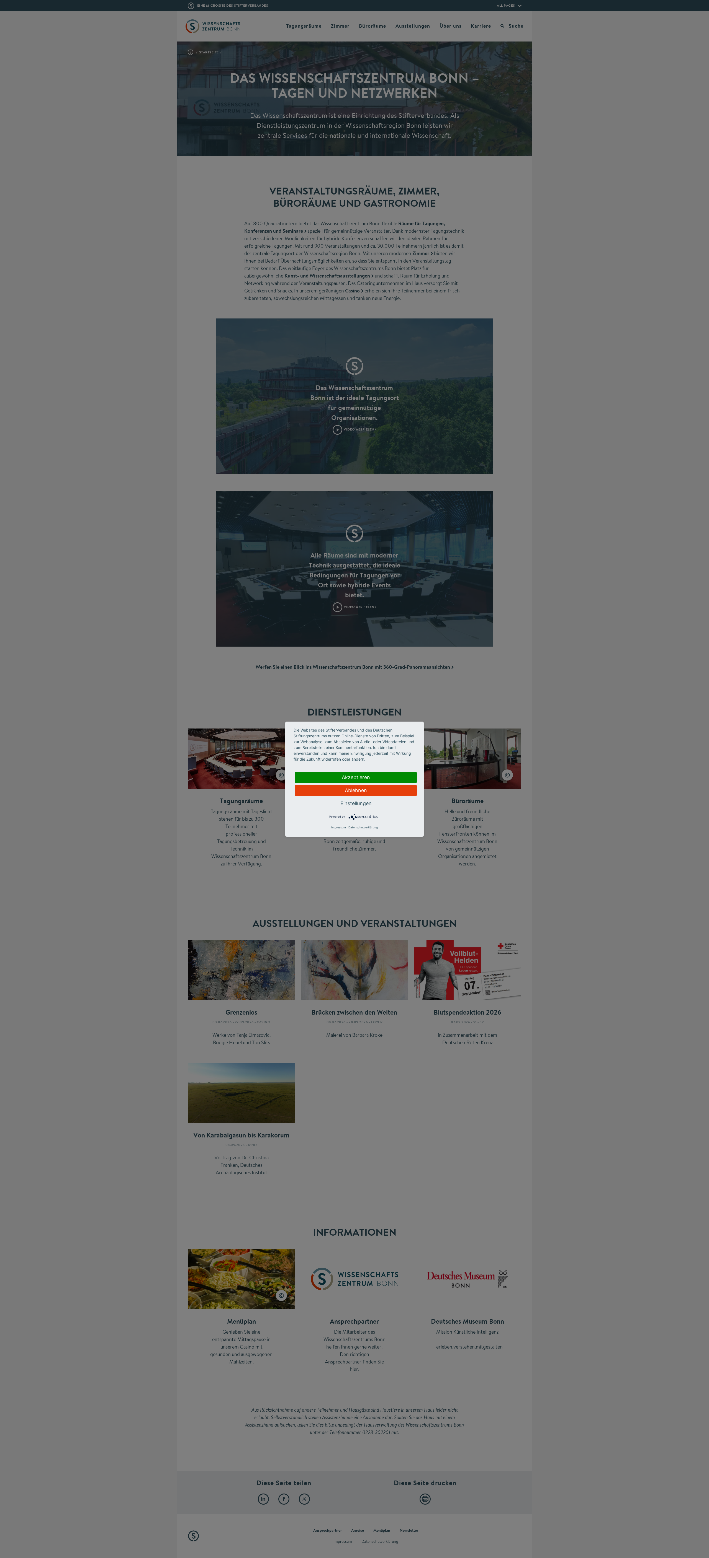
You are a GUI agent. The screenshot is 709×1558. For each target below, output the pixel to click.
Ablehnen (356, 790)
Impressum (338, 827)
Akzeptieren (356, 777)
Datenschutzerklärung (363, 827)
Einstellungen (356, 803)
